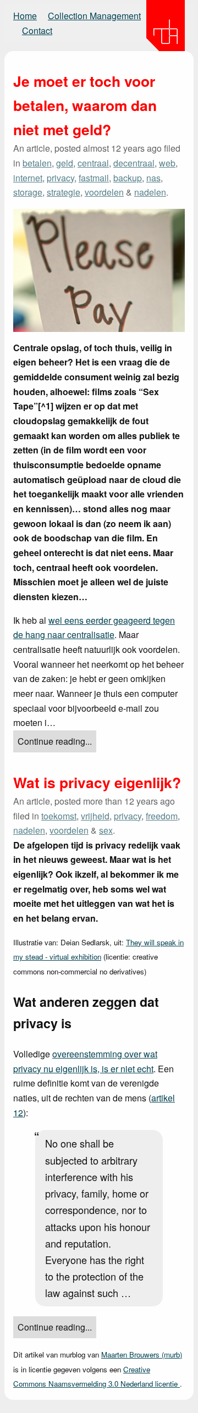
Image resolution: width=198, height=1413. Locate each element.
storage (27, 192)
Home (25, 15)
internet (27, 177)
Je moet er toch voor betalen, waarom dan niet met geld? (85, 105)
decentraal (134, 163)
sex (106, 830)
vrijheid (95, 816)
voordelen (104, 192)
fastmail (94, 177)
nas (153, 177)
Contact (37, 30)
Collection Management (94, 15)
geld (64, 163)
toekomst (58, 816)
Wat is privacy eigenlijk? (97, 782)
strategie (63, 192)
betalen (37, 163)
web (167, 163)
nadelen (150, 192)
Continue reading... (55, 741)
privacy (60, 177)
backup (127, 177)
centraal (93, 163)
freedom (162, 816)
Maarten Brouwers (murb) (141, 1354)
